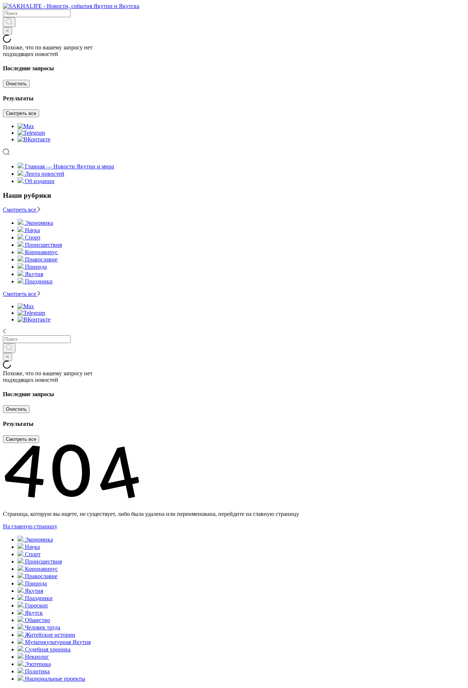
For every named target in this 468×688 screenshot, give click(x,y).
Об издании (39, 181)
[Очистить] (7, 31)
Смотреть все (21, 113)
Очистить (16, 83)
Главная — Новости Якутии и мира (69, 166)
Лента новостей (44, 174)
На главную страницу (30, 526)
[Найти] (9, 22)
